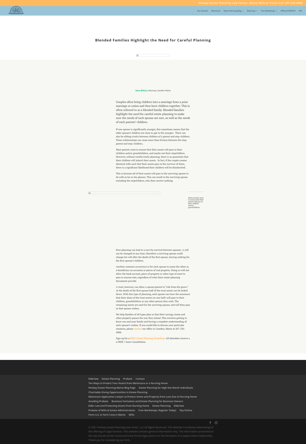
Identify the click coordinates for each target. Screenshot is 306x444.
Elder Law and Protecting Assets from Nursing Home (118, 405)
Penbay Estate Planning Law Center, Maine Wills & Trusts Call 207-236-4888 (250, 3)
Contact (140, 378)
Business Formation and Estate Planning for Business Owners (147, 401)
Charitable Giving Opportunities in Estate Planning (117, 392)
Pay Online (186, 410)
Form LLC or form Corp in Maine (107, 414)
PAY (300, 11)
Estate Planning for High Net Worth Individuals (166, 387)
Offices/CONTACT (288, 11)
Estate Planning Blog (232, 11)
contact (138, 328)
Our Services (202, 11)
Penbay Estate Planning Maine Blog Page (112, 387)
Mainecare (215, 11)
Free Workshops (268, 11)
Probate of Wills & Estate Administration (111, 410)
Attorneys (251, 11)
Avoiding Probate (98, 401)
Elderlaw (93, 378)
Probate (127, 378)
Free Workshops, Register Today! (157, 410)
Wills (131, 414)
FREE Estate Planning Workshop (147, 338)
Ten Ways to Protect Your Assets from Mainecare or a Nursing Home (128, 383)
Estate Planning (111, 378)
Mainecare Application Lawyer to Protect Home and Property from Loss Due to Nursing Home (142, 396)
